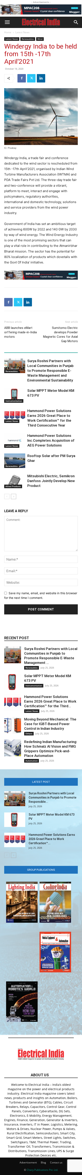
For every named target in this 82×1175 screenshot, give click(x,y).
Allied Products (13, 486)
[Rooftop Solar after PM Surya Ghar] (14, 460)
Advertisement (28, 1162)
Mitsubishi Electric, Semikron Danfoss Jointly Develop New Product (51, 481)
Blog (43, 1162)
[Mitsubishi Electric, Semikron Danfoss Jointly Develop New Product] (14, 481)
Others (28, 733)
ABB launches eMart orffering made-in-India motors (20, 332)
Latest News (22, 32)
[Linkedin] (41, 78)
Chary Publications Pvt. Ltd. (42, 1170)
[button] (7, 22)
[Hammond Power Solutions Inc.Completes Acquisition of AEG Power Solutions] (14, 440)
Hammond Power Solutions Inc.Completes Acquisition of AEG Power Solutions (50, 440)
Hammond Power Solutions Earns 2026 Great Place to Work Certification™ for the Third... (50, 701)
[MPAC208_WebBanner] (40, 9)
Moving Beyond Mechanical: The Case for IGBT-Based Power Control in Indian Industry (50, 724)
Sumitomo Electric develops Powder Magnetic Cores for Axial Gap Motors (60, 334)
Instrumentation (13, 400)
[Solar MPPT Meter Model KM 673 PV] (14, 395)
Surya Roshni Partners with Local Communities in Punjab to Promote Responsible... (52, 797)
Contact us (56, 1162)
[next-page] (13, 496)
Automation (31, 760)
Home (7, 32)
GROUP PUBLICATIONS (41, 869)
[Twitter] (31, 78)
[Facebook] (21, 78)
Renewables (28, 38)
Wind (39, 38)
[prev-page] (6, 496)
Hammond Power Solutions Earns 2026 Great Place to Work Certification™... (52, 839)
